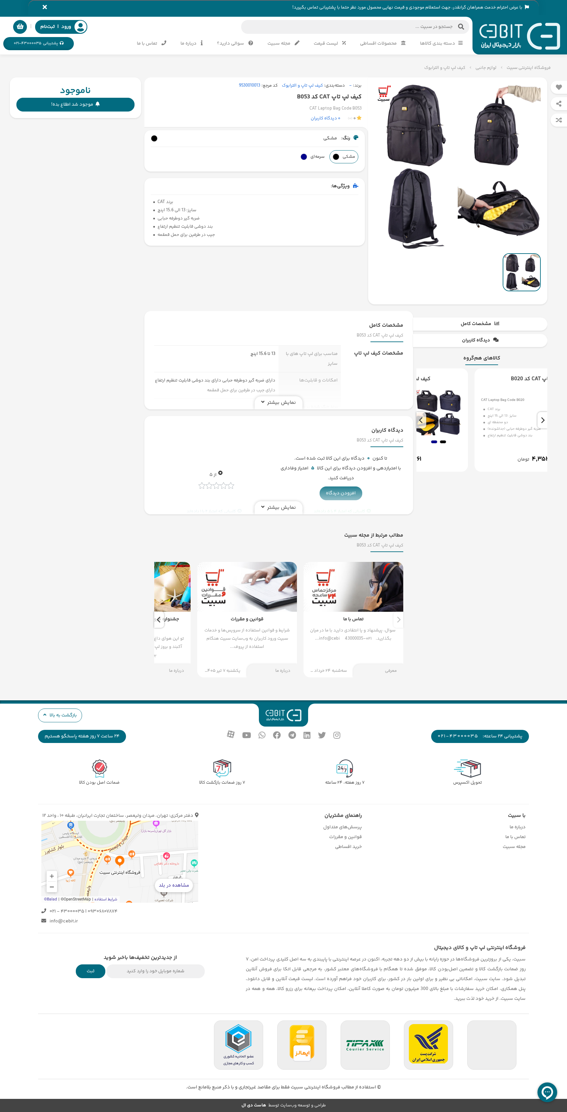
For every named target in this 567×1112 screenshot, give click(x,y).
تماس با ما (147, 43)
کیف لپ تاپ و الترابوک (302, 85)
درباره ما (189, 43)
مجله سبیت (279, 43)
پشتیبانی (36, 43)
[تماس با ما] (353, 619)
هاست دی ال (254, 1105)
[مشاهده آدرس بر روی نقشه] (119, 862)
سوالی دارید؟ (231, 43)
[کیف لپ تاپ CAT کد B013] (481, 420)
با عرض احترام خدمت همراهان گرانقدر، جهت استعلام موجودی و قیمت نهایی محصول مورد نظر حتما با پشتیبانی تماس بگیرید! (407, 7)
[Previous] (542, 420)
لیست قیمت (326, 43)
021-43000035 (458, 736)
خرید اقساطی (348, 847)
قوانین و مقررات (345, 837)
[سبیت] (519, 35)
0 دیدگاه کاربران (325, 118)
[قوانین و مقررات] (247, 619)
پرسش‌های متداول (342, 827)
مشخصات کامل (476, 324)
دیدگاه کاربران (476, 340)
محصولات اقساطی (379, 43)
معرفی (391, 671)
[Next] (421, 420)
